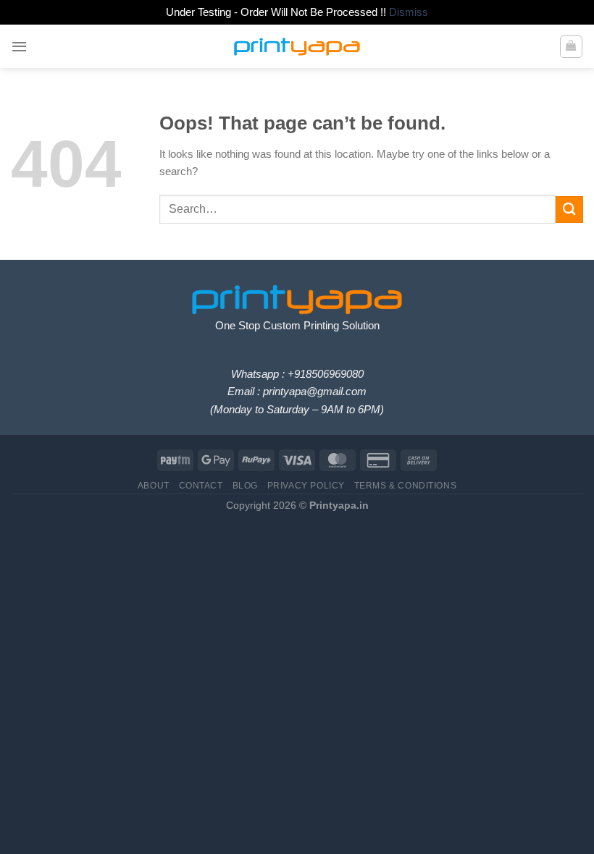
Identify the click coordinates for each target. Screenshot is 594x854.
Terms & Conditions (405, 485)
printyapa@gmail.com (315, 391)
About (154, 485)
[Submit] (569, 209)
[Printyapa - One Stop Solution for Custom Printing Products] (297, 47)
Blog (245, 485)
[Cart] (571, 46)
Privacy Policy (306, 485)
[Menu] (19, 46)
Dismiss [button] (408, 12)
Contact (201, 485)
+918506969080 (326, 374)
